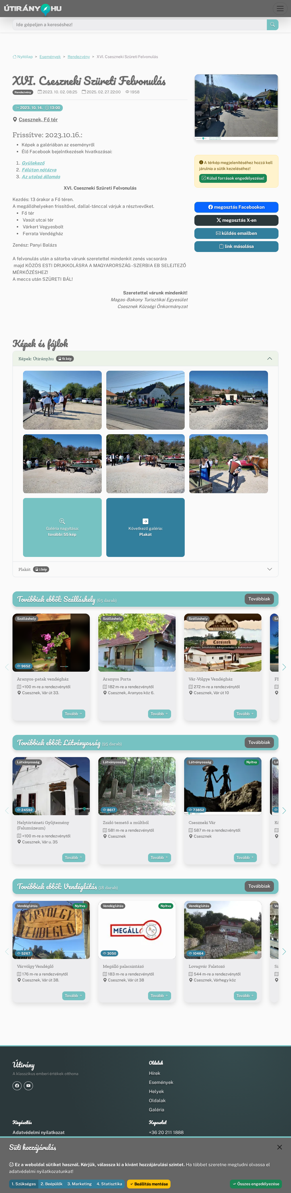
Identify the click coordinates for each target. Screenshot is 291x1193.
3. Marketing (79, 1184)
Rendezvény (79, 56)
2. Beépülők (52, 1184)
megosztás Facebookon (239, 207)
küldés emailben (239, 233)
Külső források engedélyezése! (235, 178)
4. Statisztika (109, 1184)
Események (50, 56)
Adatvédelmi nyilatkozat (39, 1132)
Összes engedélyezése (257, 1184)
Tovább (72, 714)
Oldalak (157, 1100)
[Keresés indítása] (272, 24)
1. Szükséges (24, 1184)
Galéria (156, 1109)
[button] (62, 400)
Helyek (156, 1091)
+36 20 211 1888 (166, 1132)
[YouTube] (28, 1085)
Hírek (154, 1073)
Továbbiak (259, 599)
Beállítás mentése (151, 1184)
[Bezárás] (279, 1147)
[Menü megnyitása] (280, 8)
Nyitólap (24, 56)
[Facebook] (17, 1085)
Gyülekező (33, 163)
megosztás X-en (238, 220)
